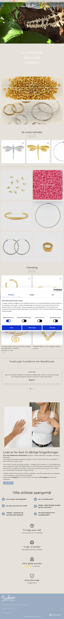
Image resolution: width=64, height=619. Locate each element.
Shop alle (41, 116)
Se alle (32, 136)
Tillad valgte (32, 327)
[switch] (24, 321)
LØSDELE (32, 63)
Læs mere (8, 483)
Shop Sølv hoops (26, 116)
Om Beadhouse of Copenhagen (14, 604)
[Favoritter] (58, 5)
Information (6, 612)
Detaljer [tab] (32, 294)
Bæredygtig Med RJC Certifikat (32, 549)
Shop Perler (38, 92)
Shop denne (25, 92)
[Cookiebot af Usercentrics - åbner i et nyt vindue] (55, 290)
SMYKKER (32, 57)
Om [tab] (53, 294)
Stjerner (37, 566)
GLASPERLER (32, 52)
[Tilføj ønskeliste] (23, 143)
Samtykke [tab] (11, 294)
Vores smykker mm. (9, 608)
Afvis (11, 327)
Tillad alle (52, 327)
